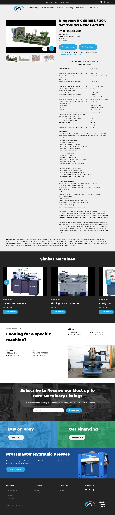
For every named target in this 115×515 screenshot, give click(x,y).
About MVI (80, 8)
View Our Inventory (11, 17)
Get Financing (37, 493)
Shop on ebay (10, 498)
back (19, 17)
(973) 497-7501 (98, 335)
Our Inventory (33, 8)
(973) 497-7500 (64, 2)
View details (10, 312)
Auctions (60, 8)
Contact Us (91, 8)
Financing (69, 8)
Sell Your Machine (47, 8)
